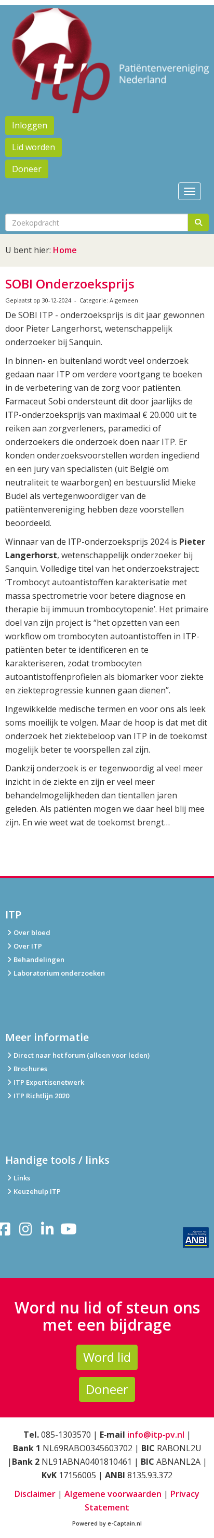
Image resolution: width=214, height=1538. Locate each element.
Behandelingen (39, 959)
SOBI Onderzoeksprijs (70, 283)
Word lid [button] (107, 1356)
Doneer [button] (27, 169)
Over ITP (28, 946)
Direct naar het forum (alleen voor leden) (82, 1055)
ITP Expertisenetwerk (49, 1082)
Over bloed (32, 932)
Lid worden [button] (33, 147)
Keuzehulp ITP (37, 1191)
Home (65, 250)
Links (22, 1177)
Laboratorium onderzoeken (59, 973)
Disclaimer (35, 1494)
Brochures (30, 1068)
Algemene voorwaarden (113, 1494)
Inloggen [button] (29, 125)
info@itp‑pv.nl (155, 1434)
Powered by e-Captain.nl (107, 1523)
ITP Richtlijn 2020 (41, 1095)
